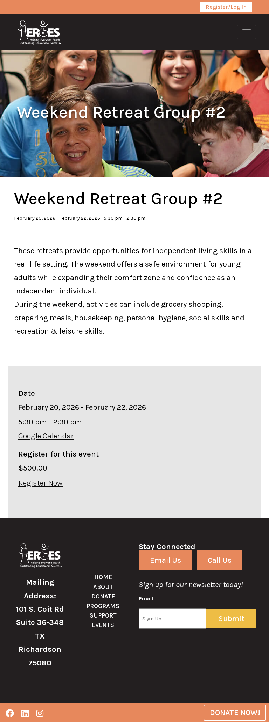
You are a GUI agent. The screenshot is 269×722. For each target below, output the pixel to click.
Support (103, 615)
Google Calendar (46, 435)
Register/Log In (226, 6)
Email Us (165, 560)
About (103, 587)
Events (103, 625)
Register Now (40, 483)
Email (146, 598)
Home (103, 577)
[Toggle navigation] (246, 32)
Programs (103, 606)
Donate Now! (235, 712)
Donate (103, 596)
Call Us (220, 560)
